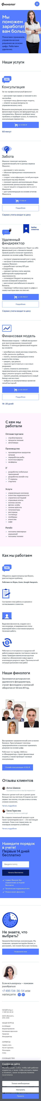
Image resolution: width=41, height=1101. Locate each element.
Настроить (20, 1090)
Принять (20, 1096)
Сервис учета (6, 1045)
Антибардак (6, 1026)
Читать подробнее (9, 806)
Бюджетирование (8, 1029)
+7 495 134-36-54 (13, 991)
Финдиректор (7, 1036)
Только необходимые (20, 1083)
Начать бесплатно (15, 872)
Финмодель (6, 1050)
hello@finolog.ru (7, 1010)
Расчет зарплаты (7, 1047)
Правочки (5, 1034)
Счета (4, 1053)
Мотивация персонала (9, 1031)
